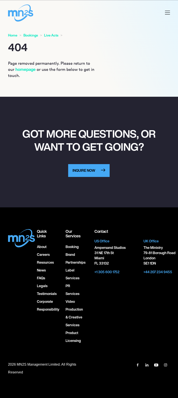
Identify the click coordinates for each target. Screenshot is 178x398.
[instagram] (165, 364)
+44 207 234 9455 (157, 272)
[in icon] (147, 364)
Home (12, 35)
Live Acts (51, 35)
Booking (72, 246)
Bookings (30, 35)
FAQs (41, 278)
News (41, 270)
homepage (25, 69)
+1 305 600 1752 (106, 272)
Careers (43, 254)
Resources (45, 262)
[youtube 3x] (156, 364)
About (41, 246)
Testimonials (47, 293)
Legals (42, 285)
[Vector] (138, 364)
